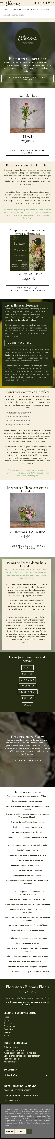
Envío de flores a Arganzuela (20, 845)
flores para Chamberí (33, 870)
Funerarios (8, 1029)
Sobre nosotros (11, 1047)
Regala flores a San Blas (18, 966)
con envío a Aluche (36, 930)
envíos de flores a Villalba (27, 796)
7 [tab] (34, 145)
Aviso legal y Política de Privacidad (20, 1052)
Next (44, 120)
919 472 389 (40, 3)
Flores (6, 1017)
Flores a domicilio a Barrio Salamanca (23, 855)
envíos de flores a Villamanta (31, 801)
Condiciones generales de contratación (22, 1055)
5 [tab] (29, 145)
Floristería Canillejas (41, 971)
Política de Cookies (36, 1118)
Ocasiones (8, 1023)
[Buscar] (51, 15)
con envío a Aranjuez (30, 943)
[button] (27, 78)
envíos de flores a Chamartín (31, 860)
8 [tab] (37, 145)
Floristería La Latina (18, 899)
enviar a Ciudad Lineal (37, 938)
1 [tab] (17, 145)
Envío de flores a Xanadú (21, 822)
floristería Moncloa (28, 894)
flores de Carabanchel (40, 904)
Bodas (6, 1035)
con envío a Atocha (39, 837)
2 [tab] (20, 145)
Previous (10, 120)
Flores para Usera (17, 909)
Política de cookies (13, 1058)
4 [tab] (26, 145)
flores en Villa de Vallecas (27, 956)
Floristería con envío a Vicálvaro (22, 961)
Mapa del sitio (10, 1061)
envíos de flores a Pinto (32, 827)
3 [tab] (23, 145)
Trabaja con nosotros (14, 1050)
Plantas (7, 1020)
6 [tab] (31, 145)
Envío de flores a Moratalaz (18, 925)
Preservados (9, 1026)
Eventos (7, 1032)
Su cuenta (10, 1069)
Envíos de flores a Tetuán (22, 865)
